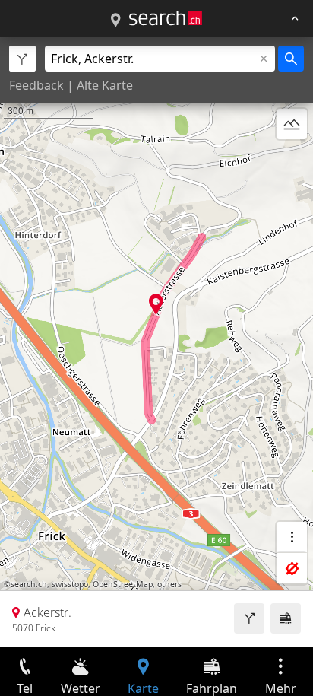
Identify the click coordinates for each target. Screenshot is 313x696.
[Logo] (165, 18)
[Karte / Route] (115, 20)
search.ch (29, 584)
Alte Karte (105, 85)
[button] (156, 304)
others (169, 584)
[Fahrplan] (285, 618)
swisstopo (70, 584)
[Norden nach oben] (292, 160)
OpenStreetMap (123, 584)
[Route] (249, 618)
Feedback (36, 85)
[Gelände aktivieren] (292, 124)
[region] (156, 342)
